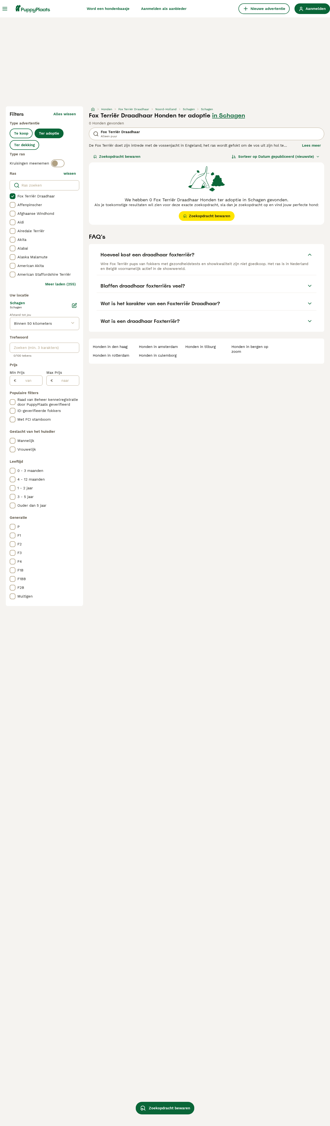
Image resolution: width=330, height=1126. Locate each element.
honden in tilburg (200, 347)
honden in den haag (110, 347)
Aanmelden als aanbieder (164, 9)
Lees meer (311, 145)
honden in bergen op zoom (249, 349)
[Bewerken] (74, 305)
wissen (70, 173)
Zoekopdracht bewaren (119, 156)
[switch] (58, 163)
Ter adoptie (49, 133)
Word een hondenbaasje (108, 9)
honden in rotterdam (111, 355)
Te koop (21, 133)
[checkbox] (12, 196)
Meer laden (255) (60, 284)
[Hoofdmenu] (5, 9)
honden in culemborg (158, 355)
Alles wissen (64, 114)
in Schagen (228, 115)
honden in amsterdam (158, 347)
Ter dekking (24, 145)
